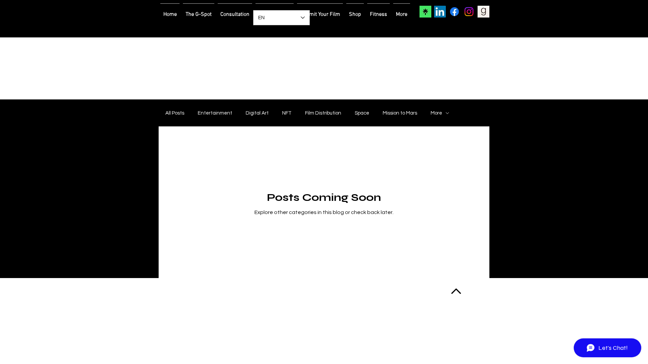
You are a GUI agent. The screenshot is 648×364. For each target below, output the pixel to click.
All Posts (174, 113)
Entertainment (215, 113)
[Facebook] (454, 12)
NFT (287, 113)
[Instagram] (469, 12)
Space (362, 113)
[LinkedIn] (440, 12)
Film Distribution (323, 113)
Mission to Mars (400, 113)
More (436, 113)
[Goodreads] (483, 12)
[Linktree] (425, 12)
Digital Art (257, 113)
